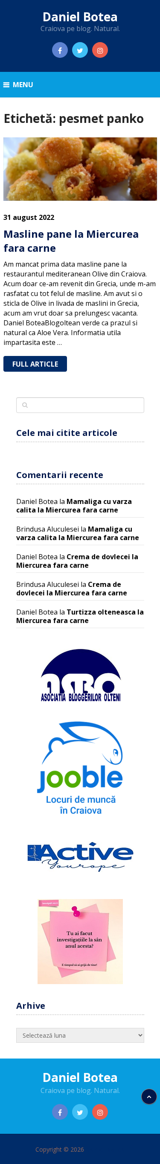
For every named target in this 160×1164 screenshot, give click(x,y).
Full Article (35, 364)
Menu (23, 84)
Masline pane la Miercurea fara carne (71, 241)
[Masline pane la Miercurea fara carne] (80, 169)
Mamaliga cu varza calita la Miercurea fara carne (74, 506)
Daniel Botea (80, 17)
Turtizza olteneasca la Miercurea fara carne (80, 616)
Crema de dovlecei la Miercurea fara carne (77, 561)
